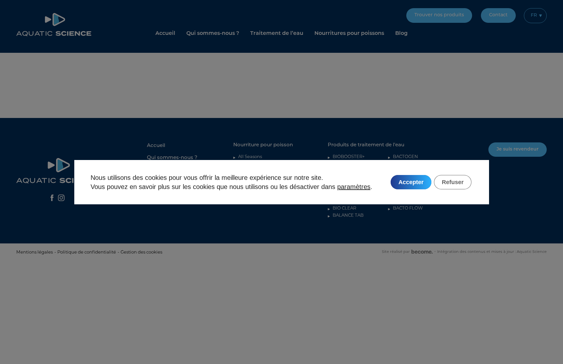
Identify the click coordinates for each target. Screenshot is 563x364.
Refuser (452, 182)
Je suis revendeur (518, 149)
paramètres (353, 186)
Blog (401, 33)
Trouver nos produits (439, 15)
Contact (498, 15)
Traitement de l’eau (276, 33)
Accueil (165, 33)
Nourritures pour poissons (349, 33)
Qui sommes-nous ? (212, 33)
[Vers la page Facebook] (52, 198)
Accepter (410, 182)
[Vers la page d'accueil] (53, 24)
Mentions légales (34, 252)
